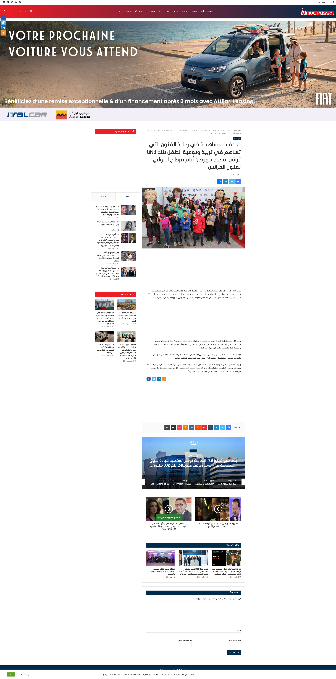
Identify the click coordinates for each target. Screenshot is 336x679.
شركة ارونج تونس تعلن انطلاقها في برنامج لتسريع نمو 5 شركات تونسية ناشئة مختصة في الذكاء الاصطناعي (226, 571)
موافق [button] (11, 674)
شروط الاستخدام (139, 674)
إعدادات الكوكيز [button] (22, 674)
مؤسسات (221, 130)
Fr (119, 11)
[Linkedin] (159, 379)
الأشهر (127, 197)
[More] (164, 379)
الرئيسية (210, 11)
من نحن (128, 11)
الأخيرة (103, 197)
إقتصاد (185, 11)
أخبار (202, 11)
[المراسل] (317, 11)
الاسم (238, 630)
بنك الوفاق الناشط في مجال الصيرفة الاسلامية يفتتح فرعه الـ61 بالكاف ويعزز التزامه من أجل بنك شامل (105, 318)
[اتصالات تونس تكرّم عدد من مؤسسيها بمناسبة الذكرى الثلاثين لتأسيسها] (160, 558)
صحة (160, 11)
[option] (193, 463)
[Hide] (1, 38)
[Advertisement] (193, 270)
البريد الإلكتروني (234, 640)
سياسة (194, 11)
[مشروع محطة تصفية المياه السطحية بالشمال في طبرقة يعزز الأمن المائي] (126, 304)
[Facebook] (148, 379)
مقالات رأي (138, 11)
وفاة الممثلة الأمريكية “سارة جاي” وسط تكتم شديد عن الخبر (108, 224)
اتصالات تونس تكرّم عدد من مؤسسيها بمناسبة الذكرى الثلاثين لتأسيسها (161, 571)
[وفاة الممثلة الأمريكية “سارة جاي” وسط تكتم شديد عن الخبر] (128, 226)
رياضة (168, 11)
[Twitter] (154, 379)
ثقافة (176, 11)
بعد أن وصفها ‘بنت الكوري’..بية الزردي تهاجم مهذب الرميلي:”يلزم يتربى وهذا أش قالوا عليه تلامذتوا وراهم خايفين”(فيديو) (108, 240)
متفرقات (151, 11)
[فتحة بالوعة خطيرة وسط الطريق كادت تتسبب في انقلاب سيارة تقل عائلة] (104, 336)
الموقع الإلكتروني (185, 640)
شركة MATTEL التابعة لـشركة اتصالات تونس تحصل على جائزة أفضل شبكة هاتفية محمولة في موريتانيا (193, 571)
